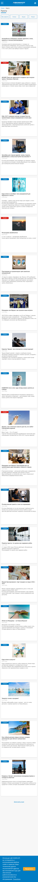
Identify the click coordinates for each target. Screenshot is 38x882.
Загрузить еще (19, 802)
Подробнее (19, 41)
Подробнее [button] (17, 879)
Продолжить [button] (29, 869)
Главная (2, 8)
